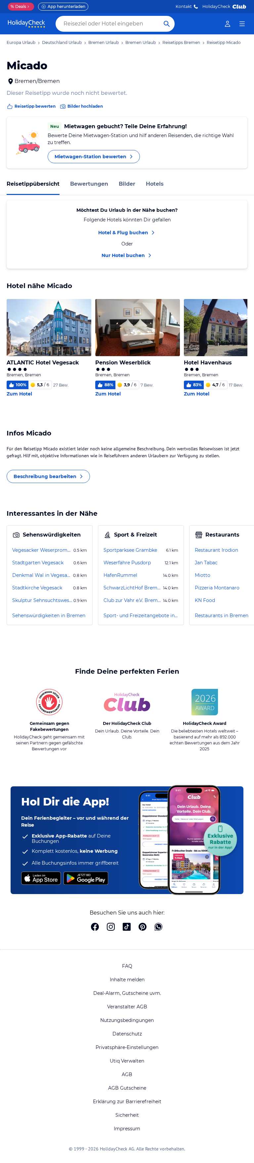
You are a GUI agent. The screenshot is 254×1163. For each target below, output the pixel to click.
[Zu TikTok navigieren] (126, 927)
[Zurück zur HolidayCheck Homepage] (26, 24)
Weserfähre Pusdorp (127, 563)
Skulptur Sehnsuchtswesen (42, 600)
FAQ (127, 966)
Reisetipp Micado (224, 42)
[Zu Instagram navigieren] (111, 927)
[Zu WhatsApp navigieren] (158, 927)
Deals (18, 6)
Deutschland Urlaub (62, 42)
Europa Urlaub (21, 42)
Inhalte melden (127, 980)
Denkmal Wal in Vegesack (42, 575)
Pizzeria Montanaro (217, 588)
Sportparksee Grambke (130, 550)
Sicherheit (127, 1115)
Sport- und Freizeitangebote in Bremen (141, 616)
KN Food (205, 600)
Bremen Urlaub (103, 42)
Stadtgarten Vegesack (38, 563)
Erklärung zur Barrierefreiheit (127, 1102)
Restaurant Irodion (216, 550)
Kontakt (184, 6)
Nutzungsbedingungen (127, 1020)
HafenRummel (120, 575)
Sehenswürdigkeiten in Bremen (48, 616)
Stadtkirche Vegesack (37, 588)
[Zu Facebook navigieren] (95, 927)
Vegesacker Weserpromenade (42, 550)
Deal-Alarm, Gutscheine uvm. (127, 993)
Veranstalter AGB (127, 1007)
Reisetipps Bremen (181, 42)
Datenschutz (127, 1034)
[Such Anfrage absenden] (167, 24)
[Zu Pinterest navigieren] (142, 927)
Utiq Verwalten (127, 1061)
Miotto (202, 575)
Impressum (127, 1129)
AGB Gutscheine (127, 1088)
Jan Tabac (206, 563)
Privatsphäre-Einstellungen (127, 1047)
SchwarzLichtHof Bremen (133, 588)
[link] (227, 23)
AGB (127, 1074)
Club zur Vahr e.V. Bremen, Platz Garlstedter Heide (133, 600)
